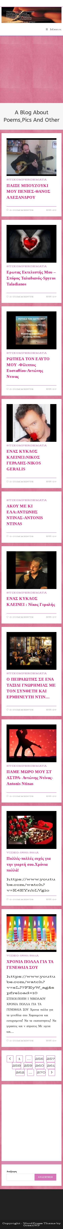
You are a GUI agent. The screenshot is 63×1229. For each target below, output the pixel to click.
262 (20, 1072)
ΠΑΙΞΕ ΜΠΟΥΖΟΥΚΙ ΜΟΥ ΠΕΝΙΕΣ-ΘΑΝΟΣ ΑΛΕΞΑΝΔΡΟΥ (28, 191)
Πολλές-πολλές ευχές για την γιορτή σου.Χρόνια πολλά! (29, 864)
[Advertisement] (31, 69)
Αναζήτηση (12, 1171)
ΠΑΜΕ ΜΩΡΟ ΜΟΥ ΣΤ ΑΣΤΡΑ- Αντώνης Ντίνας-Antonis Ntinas (30, 778)
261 (51, 1065)
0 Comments (22, 210)
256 (39, 1058)
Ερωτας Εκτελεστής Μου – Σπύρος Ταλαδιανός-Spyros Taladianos (31, 278)
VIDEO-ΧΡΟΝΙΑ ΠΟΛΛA (23, 852)
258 (16, 1065)
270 (41, 1072)
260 (39, 1065)
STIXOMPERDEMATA (27, 179)
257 (51, 1058)
